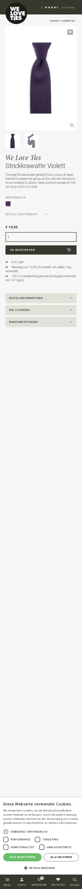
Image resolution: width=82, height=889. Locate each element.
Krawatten (68, 21)
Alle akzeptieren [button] (22, 857)
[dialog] (41, 836)
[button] (41, 298)
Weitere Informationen (63, 823)
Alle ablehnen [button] (61, 857)
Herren (54, 21)
